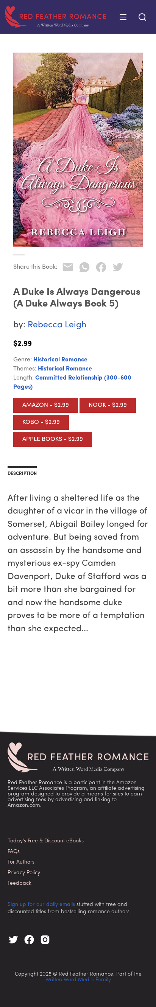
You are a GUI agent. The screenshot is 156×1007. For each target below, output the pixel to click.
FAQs (14, 851)
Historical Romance (60, 360)
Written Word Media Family (78, 980)
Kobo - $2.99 (41, 422)
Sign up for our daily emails (41, 904)
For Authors (21, 862)
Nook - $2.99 (108, 405)
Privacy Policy (24, 873)
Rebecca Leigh (57, 325)
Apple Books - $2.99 (52, 439)
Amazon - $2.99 (45, 405)
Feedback (19, 883)
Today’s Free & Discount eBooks (46, 841)
